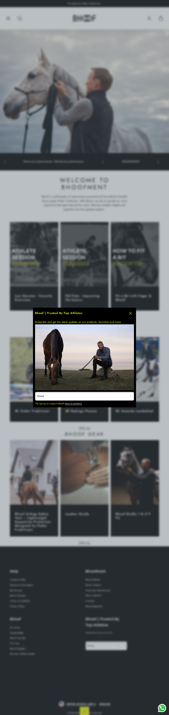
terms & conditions (73, 403)
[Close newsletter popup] (130, 313)
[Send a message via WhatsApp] (162, 708)
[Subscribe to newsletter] (130, 396)
